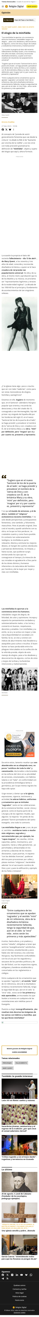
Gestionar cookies (19, 1312)
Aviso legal (20, 1293)
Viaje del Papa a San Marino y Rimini (25, 20)
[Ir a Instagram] (12, 1275)
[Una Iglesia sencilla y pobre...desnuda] (19, 1212)
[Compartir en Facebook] (3, 129)
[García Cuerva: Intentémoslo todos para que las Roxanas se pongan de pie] (19, 1245)
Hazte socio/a (31, 6)
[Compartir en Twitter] (6, 129)
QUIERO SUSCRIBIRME (19, 1052)
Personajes (7, 1063)
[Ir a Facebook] (3, 1275)
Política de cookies (19, 1296)
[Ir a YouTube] (22, 1275)
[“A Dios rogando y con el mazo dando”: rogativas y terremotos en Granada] (19, 1145)
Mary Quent (7, 1068)
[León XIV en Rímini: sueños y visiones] (19, 1089)
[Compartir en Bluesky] (10, 129)
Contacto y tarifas (19, 1289)
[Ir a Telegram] (3, 1278)
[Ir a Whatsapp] (31, 1275)
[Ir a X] (8, 1275)
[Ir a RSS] (8, 1278)
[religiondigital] (19, 1307)
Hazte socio (19, 1300)
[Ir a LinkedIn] (17, 1275)
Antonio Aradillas (8, 122)
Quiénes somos (19, 1285)
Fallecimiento (21, 1063)
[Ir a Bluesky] (26, 1275)
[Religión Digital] (14, 6)
